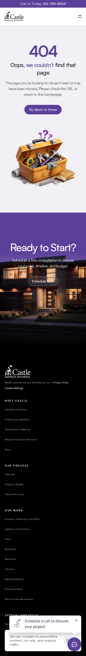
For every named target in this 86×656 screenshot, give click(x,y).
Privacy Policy (60, 382)
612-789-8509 (54, 4)
